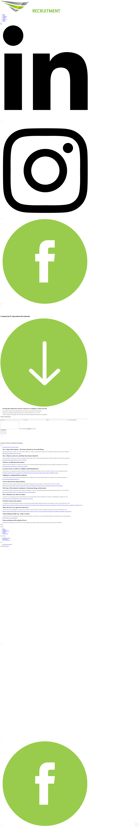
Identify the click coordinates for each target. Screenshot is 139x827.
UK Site (4, 532)
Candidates (4, 17)
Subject (47, 419)
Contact (4, 21)
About (4, 15)
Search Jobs (5, 19)
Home (4, 14)
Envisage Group (5, 533)
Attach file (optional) (23, 428)
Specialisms (5, 16)
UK (1, 24)
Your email (25, 419)
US (1, 23)
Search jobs (5, 529)
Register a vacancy (6, 530)
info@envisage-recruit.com (7, 544)
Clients (4, 18)
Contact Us (4, 531)
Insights (4, 20)
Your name (2, 419)
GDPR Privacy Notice (6, 538)
